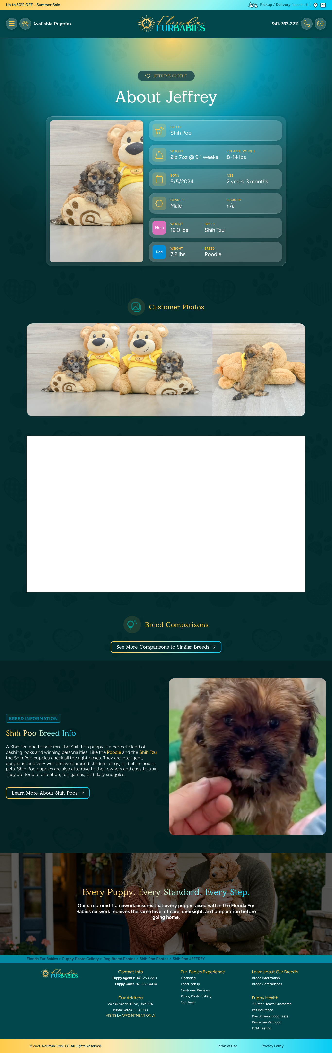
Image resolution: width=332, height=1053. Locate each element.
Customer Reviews (195, 990)
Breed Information (266, 978)
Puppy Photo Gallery (80, 959)
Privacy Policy (273, 1046)
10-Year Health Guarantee (272, 1004)
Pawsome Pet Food (266, 1022)
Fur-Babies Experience (203, 972)
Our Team (188, 1002)
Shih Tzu (148, 752)
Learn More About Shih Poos (45, 793)
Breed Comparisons (267, 984)
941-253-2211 (285, 24)
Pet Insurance (262, 1010)
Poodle (114, 752)
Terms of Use (227, 1046)
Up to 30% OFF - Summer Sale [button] (33, 4)
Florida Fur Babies (42, 959)
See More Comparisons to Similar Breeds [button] (162, 647)
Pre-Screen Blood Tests (270, 1016)
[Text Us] (320, 24)
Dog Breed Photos (119, 959)
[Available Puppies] (25, 24)
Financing (188, 978)
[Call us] (307, 24)
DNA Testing (261, 1028)
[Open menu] (11, 24)
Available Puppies (52, 24)
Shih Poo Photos (154, 959)
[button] (315, 5)
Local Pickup (190, 984)
